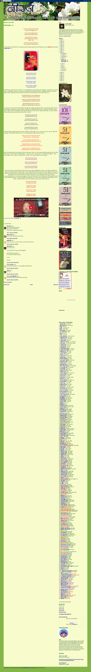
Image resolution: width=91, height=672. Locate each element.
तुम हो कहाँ (63, 560)
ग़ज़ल (61, 326)
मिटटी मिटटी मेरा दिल (64, 500)
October (63, 54)
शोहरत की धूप (63, 457)
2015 (61, 50)
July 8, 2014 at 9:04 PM (12, 238)
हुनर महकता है (63, 463)
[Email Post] (20, 218)
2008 (61, 79)
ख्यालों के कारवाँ (64, 496)
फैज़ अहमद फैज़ (63, 556)
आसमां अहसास (63, 447)
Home (31, 284)
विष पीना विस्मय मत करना (65, 544)
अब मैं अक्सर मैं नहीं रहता (65, 549)
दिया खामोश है (62, 398)
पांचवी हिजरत (63, 503)
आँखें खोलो (63, 495)
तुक (61, 572)
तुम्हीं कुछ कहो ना (63, 357)
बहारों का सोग (63, 592)
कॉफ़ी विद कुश (61, 610)
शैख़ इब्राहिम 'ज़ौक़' (64, 562)
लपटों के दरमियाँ (63, 400)
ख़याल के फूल (62, 430)
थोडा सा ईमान (62, 425)
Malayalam (68, 660)
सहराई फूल (62, 437)
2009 (61, 77)
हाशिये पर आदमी (63, 596)
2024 (61, 41)
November (63, 53)
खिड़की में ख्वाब (63, 454)
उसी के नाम (63, 538)
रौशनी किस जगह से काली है (66, 468)
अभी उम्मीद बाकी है (64, 501)
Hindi (72, 660)
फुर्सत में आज (62, 441)
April (62, 66)
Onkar (8, 270)
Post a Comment (8, 282)
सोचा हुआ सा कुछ (64, 452)
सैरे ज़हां (61, 404)
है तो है (62, 455)
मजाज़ (62, 569)
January (63, 70)
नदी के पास (62, 449)
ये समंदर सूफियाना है (64, 433)
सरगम (62, 567)
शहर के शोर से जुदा (64, 486)
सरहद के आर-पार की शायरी (67, 570)
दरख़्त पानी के (62, 399)
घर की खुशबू (63, 499)
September (63, 56)
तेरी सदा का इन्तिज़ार (64, 573)
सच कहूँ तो (62, 397)
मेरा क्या (61, 354)
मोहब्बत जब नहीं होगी (64, 584)
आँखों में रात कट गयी (64, 595)
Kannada (64, 660)
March (62, 67)
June (62, 63)
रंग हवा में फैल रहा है (64, 524)
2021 (61, 44)
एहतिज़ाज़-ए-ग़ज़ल (64, 520)
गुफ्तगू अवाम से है (64, 471)
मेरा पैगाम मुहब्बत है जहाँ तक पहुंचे (66, 566)
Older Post (55, 284)
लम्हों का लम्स (62, 427)
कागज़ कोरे (62, 442)
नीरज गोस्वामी (9, 246)
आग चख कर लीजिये (63, 417)
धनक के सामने (63, 597)
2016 (61, 49)
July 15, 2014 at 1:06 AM (12, 268)
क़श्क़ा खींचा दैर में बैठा (65, 577)
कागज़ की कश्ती (63, 581)
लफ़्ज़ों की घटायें (63, 467)
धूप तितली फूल (63, 428)
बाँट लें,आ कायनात (64, 485)
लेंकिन (63, 483)
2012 (61, 73)
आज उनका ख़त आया (64, 591)
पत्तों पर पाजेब (62, 420)
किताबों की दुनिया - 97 (64, 60)
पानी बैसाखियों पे (64, 532)
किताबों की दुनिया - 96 (64, 61)
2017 (61, 48)
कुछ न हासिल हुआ (63, 410)
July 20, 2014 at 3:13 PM (12, 274)
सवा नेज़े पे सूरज (64, 579)
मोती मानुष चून (63, 466)
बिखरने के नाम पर (64, 451)
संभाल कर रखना (64, 453)
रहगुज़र (61, 408)
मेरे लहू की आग (62, 409)
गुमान (63, 482)
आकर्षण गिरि (9, 240)
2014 (61, 52)
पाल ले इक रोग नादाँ (64, 465)
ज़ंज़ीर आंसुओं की (64, 504)
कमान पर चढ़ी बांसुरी (64, 479)
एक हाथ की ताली (64, 473)
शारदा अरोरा (9, 226)
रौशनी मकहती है (63, 424)
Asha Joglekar (10, 264)
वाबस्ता (62, 470)
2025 (61, 39)
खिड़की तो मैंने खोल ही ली (65, 529)
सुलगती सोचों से (63, 446)
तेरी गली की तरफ (63, 416)
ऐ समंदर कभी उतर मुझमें (64, 348)
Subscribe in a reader (64, 664)
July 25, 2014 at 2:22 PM (12, 279)
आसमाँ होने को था (63, 411)
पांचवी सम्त (63, 502)
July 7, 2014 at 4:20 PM (12, 232)
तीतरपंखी (62, 481)
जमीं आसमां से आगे (64, 472)
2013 (61, 72)
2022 (61, 42)
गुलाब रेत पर (63, 594)
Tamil (60, 660)
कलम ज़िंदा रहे (63, 523)
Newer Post (6, 284)
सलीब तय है (63, 487)
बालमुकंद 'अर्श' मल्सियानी (65, 528)
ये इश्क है (62, 568)
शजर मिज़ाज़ (63, 480)
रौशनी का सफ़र (63, 434)
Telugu (82, 659)
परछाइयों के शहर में (63, 415)
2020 (61, 45)
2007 (61, 80)
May (62, 64)
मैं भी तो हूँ (62, 432)
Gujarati (67, 659)
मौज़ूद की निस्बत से (64, 582)
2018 (61, 46)
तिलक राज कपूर (10, 234)
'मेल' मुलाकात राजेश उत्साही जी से (65, 614)
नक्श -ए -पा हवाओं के (64, 461)
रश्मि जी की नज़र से (62, 612)
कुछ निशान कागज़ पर (64, 589)
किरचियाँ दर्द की (64, 590)
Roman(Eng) (62, 659)
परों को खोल (63, 489)
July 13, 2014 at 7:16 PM (12, 244)
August (63, 57)
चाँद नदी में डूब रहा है (64, 444)
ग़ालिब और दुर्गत (63, 585)
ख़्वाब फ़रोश (63, 565)
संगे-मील (62, 456)
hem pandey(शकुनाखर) (12, 276)
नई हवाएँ (62, 598)
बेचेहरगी (62, 477)
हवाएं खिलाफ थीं (63, 443)
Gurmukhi (77, 659)
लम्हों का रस (63, 580)
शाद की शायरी (63, 541)
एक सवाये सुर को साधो (64, 435)
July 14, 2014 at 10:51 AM (12, 262)
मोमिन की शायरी (64, 561)
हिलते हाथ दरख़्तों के (64, 578)
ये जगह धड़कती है (64, 462)
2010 (61, 76)
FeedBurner (74, 624)
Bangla (70, 659)
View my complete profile (65, 36)
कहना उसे (62, 540)
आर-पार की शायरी (67, 586)
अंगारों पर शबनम (63, 429)
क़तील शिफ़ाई (63, 558)
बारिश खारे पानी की (63, 405)
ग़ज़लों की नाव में (64, 506)
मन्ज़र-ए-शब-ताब (64, 559)
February (63, 69)
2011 (61, 75)
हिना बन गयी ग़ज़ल (63, 414)
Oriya (74, 659)
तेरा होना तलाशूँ (63, 557)
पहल (61, 439)
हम (61, 494)
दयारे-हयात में (63, 521)
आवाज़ (61, 329)
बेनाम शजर (63, 498)
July (62, 59)
